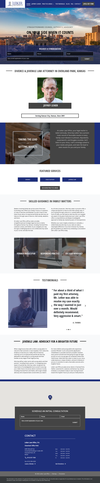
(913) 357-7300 (31, 457)
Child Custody (50, 179)
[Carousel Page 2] (68, 329)
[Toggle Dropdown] (53, 4)
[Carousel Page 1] (66, 329)
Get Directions (59, 464)
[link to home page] (15, 4)
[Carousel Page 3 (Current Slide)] (70, 329)
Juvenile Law (72, 179)
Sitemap (54, 474)
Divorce (27, 179)
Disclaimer (62, 474)
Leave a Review (29, 464)
